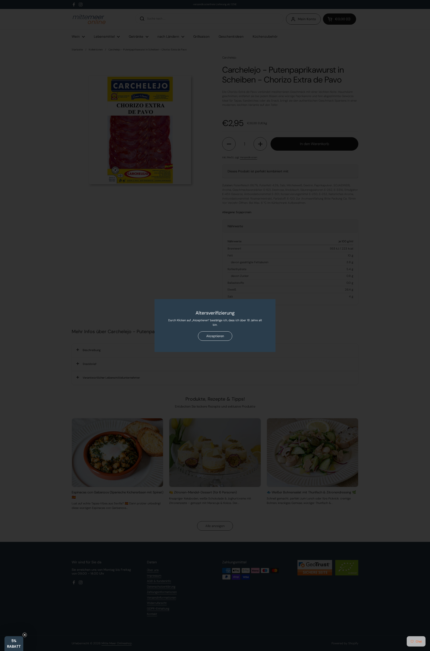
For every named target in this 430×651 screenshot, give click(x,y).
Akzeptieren (215, 336)
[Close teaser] (24, 635)
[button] (13, 643)
